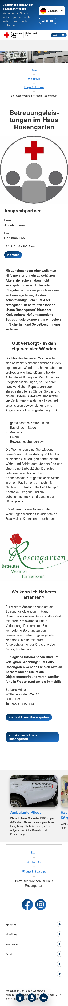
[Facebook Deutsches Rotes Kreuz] (27, 904)
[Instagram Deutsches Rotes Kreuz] (40, 904)
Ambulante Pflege (26, 812)
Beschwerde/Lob (35, 990)
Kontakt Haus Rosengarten (29, 717)
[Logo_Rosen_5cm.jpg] (34, 555)
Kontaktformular (15, 990)
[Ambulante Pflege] (34, 791)
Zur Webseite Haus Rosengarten (23, 737)
